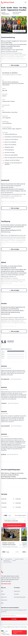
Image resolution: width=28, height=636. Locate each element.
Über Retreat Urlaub (6, 583)
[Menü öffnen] (25, 2)
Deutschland (6, 560)
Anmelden (16, 594)
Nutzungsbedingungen (19, 597)
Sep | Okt (4, 90)
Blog (2, 603)
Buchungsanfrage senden (17, 632)
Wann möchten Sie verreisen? (10, 519)
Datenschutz (4, 600)
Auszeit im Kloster (19, 559)
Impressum (4, 597)
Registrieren (17, 591)
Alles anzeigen (15, 65)
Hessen (14, 560)
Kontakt (3, 594)
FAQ (2, 591)
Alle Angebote (8, 559)
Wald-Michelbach (7, 562)
